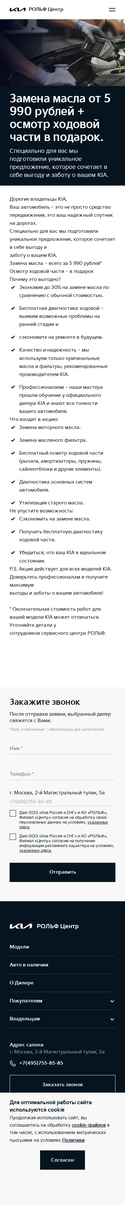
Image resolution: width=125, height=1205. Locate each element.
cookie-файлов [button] (89, 1125)
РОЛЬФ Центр (46, 9)
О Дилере (22, 983)
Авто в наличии (29, 965)
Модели (19, 947)
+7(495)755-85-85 (31, 802)
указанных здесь (35, 850)
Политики (73, 1140)
